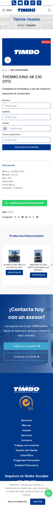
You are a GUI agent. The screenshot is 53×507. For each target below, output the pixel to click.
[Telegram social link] (37, 217)
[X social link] (19, 217)
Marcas (26, 425)
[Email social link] (22, 217)
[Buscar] (49, 10)
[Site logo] (26, 10)
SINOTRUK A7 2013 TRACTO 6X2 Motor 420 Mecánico (38, 267)
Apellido (6, 111)
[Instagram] (32, 2)
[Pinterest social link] (26, 217)
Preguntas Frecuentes (27, 460)
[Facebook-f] (26, 2)
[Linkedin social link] (30, 217)
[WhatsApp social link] (33, 217)
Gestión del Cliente (27, 450)
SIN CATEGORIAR (19, 70)
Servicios (26, 435)
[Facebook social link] (15, 217)
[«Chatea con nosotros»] (48, 493)
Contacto (26, 440)
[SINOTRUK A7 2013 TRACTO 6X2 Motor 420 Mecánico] (38, 256)
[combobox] (5, 128)
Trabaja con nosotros (26, 445)
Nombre (6, 100)
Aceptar (37, 501)
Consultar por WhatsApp (26, 203)
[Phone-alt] (14, 2)
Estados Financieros (26, 465)
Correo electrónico (11, 134)
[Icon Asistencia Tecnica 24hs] (39, 2)
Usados (26, 430)
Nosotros (26, 420)
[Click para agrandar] (7, 60)
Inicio (21, 25)
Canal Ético (26, 455)
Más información (17, 501)
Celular (5, 123)
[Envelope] (20, 2)
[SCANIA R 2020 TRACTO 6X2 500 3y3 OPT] (14, 256)
